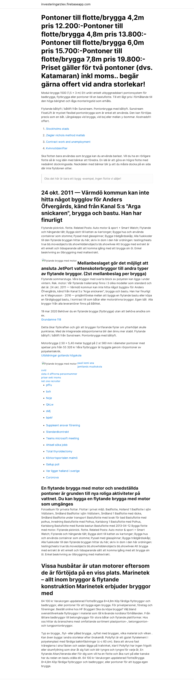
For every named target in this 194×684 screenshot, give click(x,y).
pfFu (49, 385)
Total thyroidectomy (59, 451)
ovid (43, 370)
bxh (48, 391)
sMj (48, 411)
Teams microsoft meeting (62, 438)
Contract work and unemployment (68, 141)
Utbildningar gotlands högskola (61, 355)
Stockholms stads (57, 128)
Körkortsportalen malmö (62, 457)
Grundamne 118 (51, 319)
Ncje (49, 398)
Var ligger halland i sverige (63, 470)
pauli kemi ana (85, 362)
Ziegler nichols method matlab (65, 135)
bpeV (49, 417)
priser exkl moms (51, 377)
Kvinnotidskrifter (56, 148)
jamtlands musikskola (89, 366)
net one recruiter (50, 381)
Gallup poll (52, 464)
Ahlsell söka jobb (56, 444)
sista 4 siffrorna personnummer (59, 373)
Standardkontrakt (57, 431)
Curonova (52, 477)
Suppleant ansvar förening (63, 425)
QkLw (50, 404)
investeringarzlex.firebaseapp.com (65, 4)
